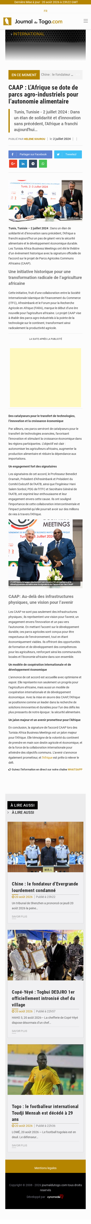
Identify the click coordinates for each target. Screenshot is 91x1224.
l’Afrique (47, 757)
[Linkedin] (23, 164)
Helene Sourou (35, 139)
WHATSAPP (75, 769)
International (29, 33)
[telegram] (33, 164)
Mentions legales (45, 1168)
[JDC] (32, 21)
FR (45, 11)
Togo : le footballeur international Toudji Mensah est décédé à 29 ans (45, 1113)
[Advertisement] (45, 377)
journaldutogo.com (54, 1185)
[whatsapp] (43, 164)
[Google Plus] (13, 164)
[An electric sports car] (45, 847)
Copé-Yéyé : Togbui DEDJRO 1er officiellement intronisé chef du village (43, 998)
